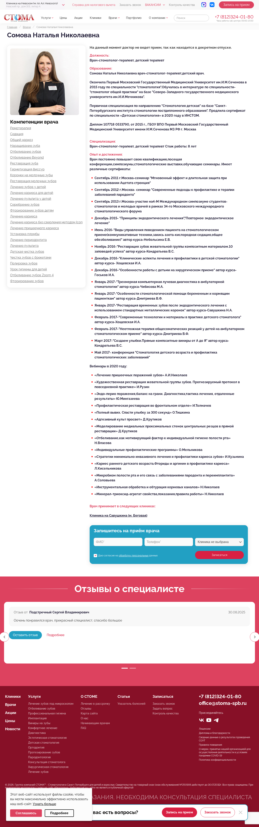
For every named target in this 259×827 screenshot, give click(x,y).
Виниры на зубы (39, 723)
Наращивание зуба (25, 146)
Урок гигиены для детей (28, 269)
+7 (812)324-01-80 (234, 16)
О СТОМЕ (89, 696)
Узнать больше (44, 804)
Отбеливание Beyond (27, 157)
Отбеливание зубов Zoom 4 (32, 275)
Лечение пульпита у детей (30, 199)
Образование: (101, 68)
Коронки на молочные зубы (31, 175)
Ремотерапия (20, 128)
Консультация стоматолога (46, 762)
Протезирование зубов (44, 752)
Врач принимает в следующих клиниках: (123, 506)
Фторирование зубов (27, 281)
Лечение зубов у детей (28, 187)
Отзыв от (21, 612)
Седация (16, 134)
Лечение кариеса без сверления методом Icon (46, 222)
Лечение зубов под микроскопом (50, 703)
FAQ (83, 728)
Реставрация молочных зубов (33, 181)
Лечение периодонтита (28, 240)
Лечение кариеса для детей (31, 193)
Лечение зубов (38, 771)
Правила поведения (210, 744)
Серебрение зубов (24, 204)
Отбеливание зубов (25, 152)
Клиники (95, 17)
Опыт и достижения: (106, 154)
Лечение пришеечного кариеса (34, 228)
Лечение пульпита (24, 246)
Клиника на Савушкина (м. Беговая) (118, 515)
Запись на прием (236, 5)
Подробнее (55, 635)
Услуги (46, 17)
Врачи (113, 17)
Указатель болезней (131, 703)
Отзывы (86, 708)
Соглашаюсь (26, 813)
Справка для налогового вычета (93, 4)
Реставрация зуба (24, 163)
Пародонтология (39, 757)
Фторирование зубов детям (32, 210)
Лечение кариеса (23, 216)
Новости (12, 729)
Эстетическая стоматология (47, 737)
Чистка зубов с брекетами (30, 257)
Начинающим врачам (95, 723)
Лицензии (204, 728)
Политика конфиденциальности (217, 759)
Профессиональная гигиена (47, 713)
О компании (157, 17)
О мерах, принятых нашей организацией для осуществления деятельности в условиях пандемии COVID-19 (225, 752)
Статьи (124, 696)
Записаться (219, 555)
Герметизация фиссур (27, 169)
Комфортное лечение (42, 728)
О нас (84, 718)
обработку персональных (134, 555)
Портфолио (133, 17)
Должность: (99, 55)
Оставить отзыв (25, 635)
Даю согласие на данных (128, 555)
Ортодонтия (36, 747)
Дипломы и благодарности (214, 733)
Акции (78, 17)
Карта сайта (89, 713)
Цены (63, 17)
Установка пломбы (24, 234)
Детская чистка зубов (27, 252)
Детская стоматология (43, 742)
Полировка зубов (23, 263)
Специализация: (103, 141)
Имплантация (37, 718)
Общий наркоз (21, 140)
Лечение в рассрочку (95, 703)
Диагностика (37, 733)
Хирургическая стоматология (48, 767)
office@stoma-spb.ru (223, 703)
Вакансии (153, 4)
